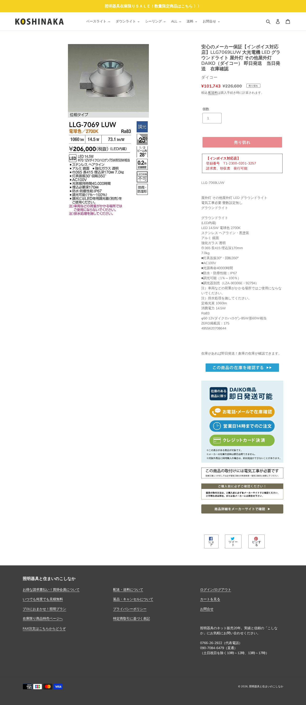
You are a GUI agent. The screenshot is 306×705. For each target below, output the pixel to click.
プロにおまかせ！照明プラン (44, 609)
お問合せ (206, 609)
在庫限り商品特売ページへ (43, 618)
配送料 (213, 92)
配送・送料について (128, 589)
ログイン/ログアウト (215, 589)
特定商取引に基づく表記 (131, 618)
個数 (205, 109)
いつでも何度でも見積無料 (43, 599)
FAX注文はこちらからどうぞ (44, 628)
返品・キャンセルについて (133, 599)
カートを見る (210, 599)
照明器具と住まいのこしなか (266, 686)
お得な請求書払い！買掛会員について (51, 589)
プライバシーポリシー (130, 609)
